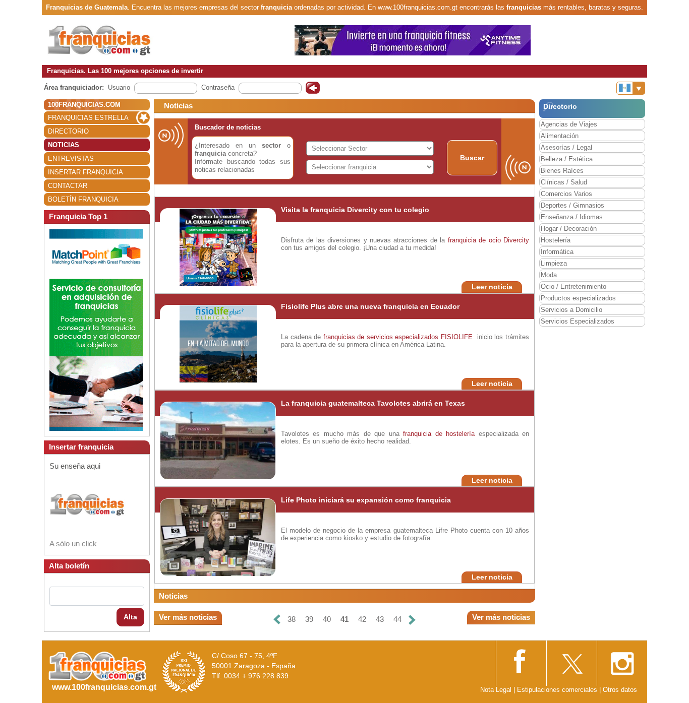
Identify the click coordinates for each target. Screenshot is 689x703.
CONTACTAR (67, 185)
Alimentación (560, 136)
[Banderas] (630, 88)
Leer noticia (492, 287)
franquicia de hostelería (439, 433)
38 (292, 619)
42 (362, 619)
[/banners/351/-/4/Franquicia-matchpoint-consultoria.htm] (96, 329)
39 (309, 619)
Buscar (472, 158)
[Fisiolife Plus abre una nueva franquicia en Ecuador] (218, 343)
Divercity (516, 240)
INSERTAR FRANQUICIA (85, 172)
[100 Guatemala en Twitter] (571, 660)
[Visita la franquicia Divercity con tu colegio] (218, 246)
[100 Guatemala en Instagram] (622, 660)
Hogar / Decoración (569, 228)
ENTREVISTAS (71, 158)
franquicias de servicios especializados (381, 337)
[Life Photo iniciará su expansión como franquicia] (218, 537)
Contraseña (218, 87)
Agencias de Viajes (569, 124)
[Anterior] (277, 619)
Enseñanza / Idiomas (572, 217)
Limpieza (554, 263)
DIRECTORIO (68, 131)
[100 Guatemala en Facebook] (521, 660)
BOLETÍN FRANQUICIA (83, 199)
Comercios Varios (566, 194)
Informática (557, 251)
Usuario (119, 87)
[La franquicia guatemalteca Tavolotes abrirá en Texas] (228, 440)
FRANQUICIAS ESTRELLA (88, 117)
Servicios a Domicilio (571, 309)
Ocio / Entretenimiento (573, 286)
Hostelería (555, 240)
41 (344, 619)
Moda (549, 275)
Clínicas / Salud (564, 182)
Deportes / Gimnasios (572, 205)
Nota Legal (495, 689)
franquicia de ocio (474, 240)
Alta (130, 617)
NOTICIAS (63, 145)
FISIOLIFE (457, 337)
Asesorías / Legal (566, 147)
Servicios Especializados (577, 321)
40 (327, 619)
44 (397, 619)
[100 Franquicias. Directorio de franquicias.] (110, 39)
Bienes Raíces (562, 170)
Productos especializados (578, 298)
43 (380, 619)
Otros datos (620, 689)
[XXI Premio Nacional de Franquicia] (184, 671)
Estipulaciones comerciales (558, 689)
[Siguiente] (412, 619)
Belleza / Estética (567, 159)
